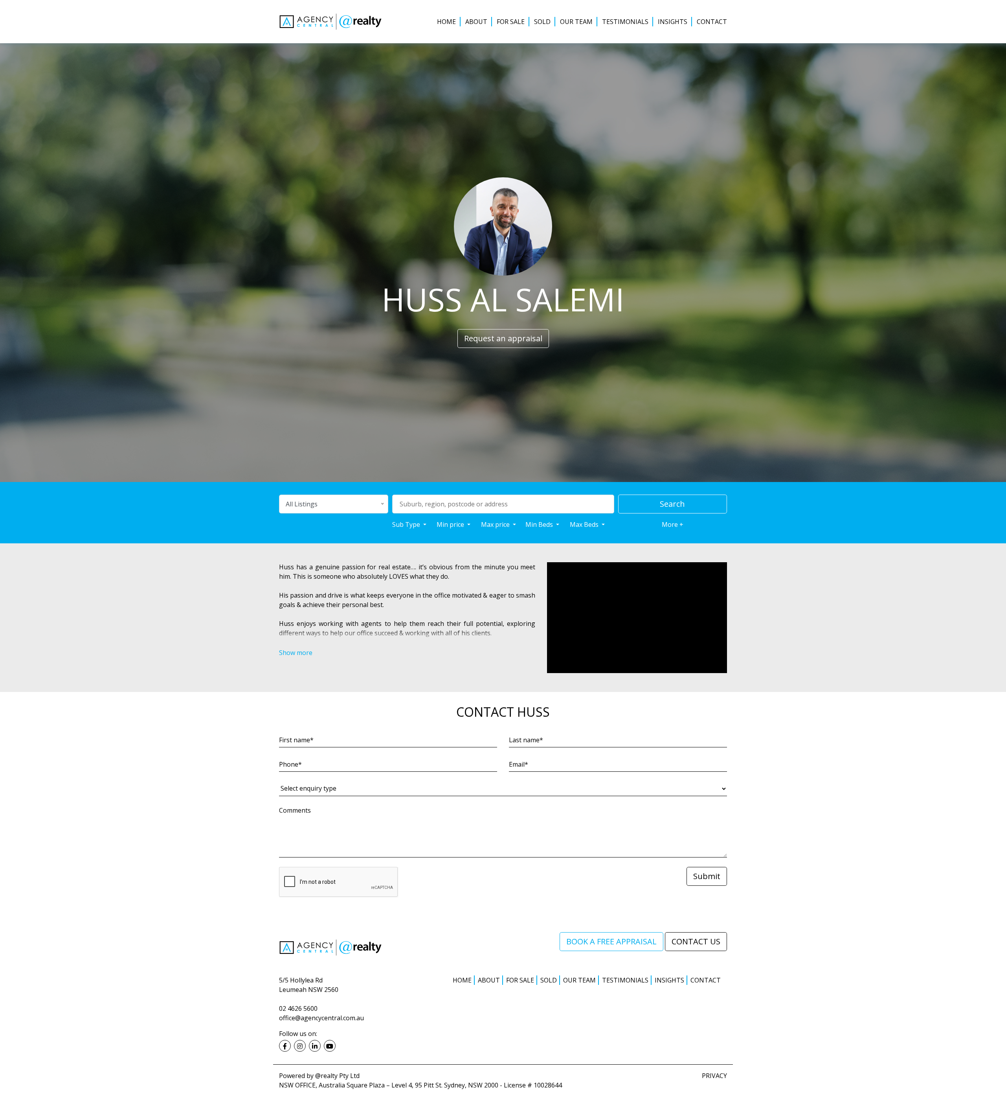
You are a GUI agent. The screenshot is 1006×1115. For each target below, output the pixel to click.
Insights (672, 21)
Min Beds (539, 524)
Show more (295, 652)
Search (672, 504)
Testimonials (625, 21)
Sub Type (407, 524)
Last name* (526, 740)
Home (446, 21)
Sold (542, 21)
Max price (496, 524)
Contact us (696, 941)
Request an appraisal (503, 338)
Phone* (290, 764)
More (672, 524)
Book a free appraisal (611, 941)
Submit (706, 876)
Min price (451, 524)
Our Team (576, 21)
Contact (712, 21)
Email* (518, 764)
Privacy (714, 1075)
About (476, 21)
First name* (296, 740)
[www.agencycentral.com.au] (330, 946)
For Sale (511, 21)
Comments (295, 810)
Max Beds (585, 524)
